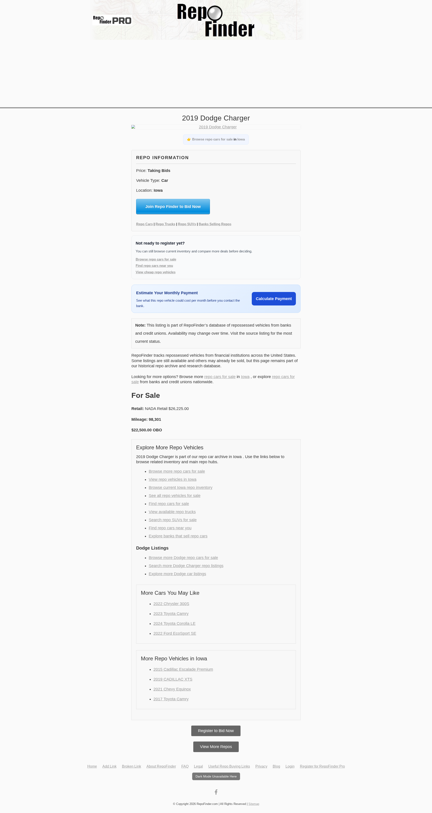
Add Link (109, 766)
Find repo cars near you (154, 265)
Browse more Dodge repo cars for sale (183, 557)
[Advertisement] (216, 73)
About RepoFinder (161, 766)
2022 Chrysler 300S (171, 603)
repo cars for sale (220, 376)
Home (92, 766)
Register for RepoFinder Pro (322, 766)
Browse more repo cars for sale (177, 471)
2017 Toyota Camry (171, 699)
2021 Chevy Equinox (172, 689)
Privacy (261, 766)
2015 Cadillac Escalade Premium (183, 669)
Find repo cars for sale (169, 503)
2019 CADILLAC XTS (172, 679)
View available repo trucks (172, 512)
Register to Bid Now (216, 730)
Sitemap (253, 804)
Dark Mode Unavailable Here (216, 776)
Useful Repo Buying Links (229, 766)
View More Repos (216, 746)
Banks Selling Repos (215, 224)
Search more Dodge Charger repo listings (186, 566)
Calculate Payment (274, 298)
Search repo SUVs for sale (173, 520)
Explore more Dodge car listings (177, 574)
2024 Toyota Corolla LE (174, 623)
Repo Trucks (165, 224)
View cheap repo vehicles (156, 272)
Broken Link (131, 766)
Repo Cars (144, 224)
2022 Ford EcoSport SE (174, 633)
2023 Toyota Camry (171, 613)
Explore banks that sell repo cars (178, 536)
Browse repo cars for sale (212, 139)
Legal (198, 766)
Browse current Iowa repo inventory (180, 487)
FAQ (185, 766)
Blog (276, 766)
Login (290, 766)
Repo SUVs (187, 224)
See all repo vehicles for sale (174, 495)
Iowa (241, 139)
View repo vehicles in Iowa (172, 479)
